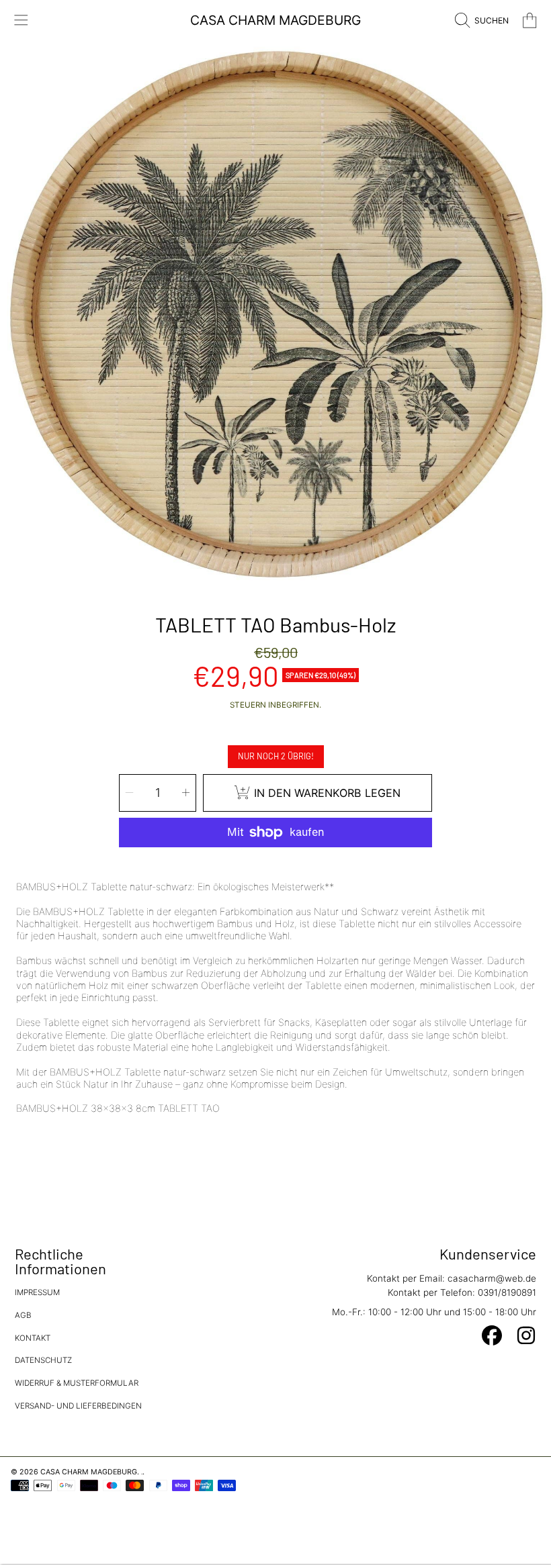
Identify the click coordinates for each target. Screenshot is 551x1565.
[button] (21, 20)
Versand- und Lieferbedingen (78, 1406)
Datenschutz (43, 1360)
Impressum (37, 1292)
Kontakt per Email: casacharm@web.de (451, 1278)
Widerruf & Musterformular (76, 1383)
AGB (23, 1315)
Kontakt (32, 1338)
